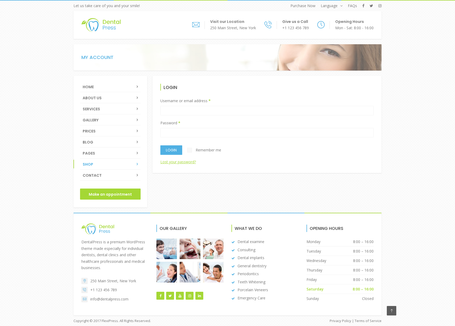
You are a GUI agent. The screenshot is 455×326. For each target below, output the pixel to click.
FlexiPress (110, 320)
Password (170, 122)
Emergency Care (251, 297)
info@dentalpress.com (109, 299)
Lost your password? (178, 161)
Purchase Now (302, 5)
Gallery (90, 120)
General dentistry (252, 265)
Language (329, 5)
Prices (89, 131)
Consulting (246, 249)
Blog (88, 142)
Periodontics (248, 273)
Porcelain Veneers (253, 289)
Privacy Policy (340, 320)
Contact (92, 175)
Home (88, 87)
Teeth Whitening (251, 281)
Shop (88, 164)
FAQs (352, 5)
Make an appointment (110, 194)
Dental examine (251, 241)
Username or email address (185, 100)
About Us (92, 98)
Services (91, 109)
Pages (89, 153)
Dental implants (251, 257)
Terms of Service (368, 320)
